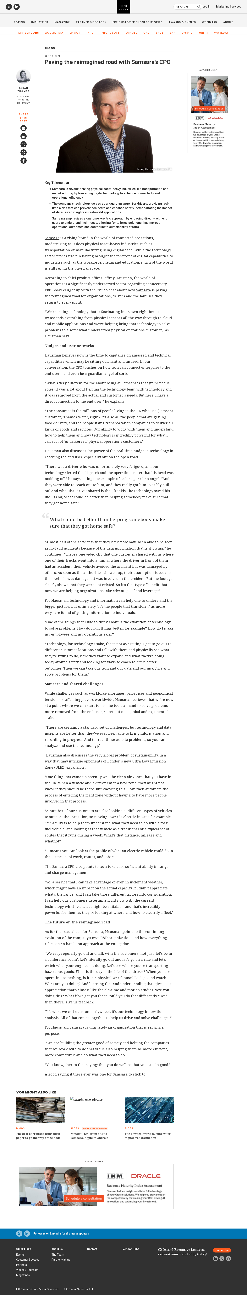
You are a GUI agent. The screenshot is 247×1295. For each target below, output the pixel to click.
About (228, 22)
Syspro (187, 33)
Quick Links (23, 1249)
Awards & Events (182, 22)
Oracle (131, 33)
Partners (21, 1264)
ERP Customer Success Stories (137, 22)
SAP (172, 33)
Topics (19, 22)
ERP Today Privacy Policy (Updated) (37, 1289)
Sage (160, 33)
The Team (58, 1254)
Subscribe (222, 1250)
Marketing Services (228, 6)
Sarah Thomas (23, 90)
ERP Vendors (28, 33)
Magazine (62, 22)
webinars (209, 22)
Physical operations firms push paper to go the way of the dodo (38, 1136)
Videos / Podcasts (27, 1269)
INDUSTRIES (39, 22)
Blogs (50, 48)
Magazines (23, 1275)
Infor (91, 33)
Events (20, 1254)
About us (57, 1249)
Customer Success (27, 1259)
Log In (206, 6)
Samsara (52, 238)
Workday (221, 33)
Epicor (74, 33)
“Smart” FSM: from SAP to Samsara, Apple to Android (89, 1136)
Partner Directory (91, 22)
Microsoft (110, 33)
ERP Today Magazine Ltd (78, 1289)
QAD (146, 33)
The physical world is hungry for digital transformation (148, 1136)
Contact (92, 1249)
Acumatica (54, 33)
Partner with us (61, 1259)
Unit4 (203, 33)
